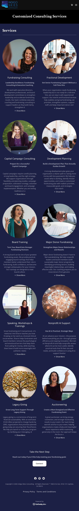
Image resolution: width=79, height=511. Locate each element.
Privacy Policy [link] (29, 492)
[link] (10, 5)
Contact (39, 463)
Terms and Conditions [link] (46, 492)
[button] (72, 5)
